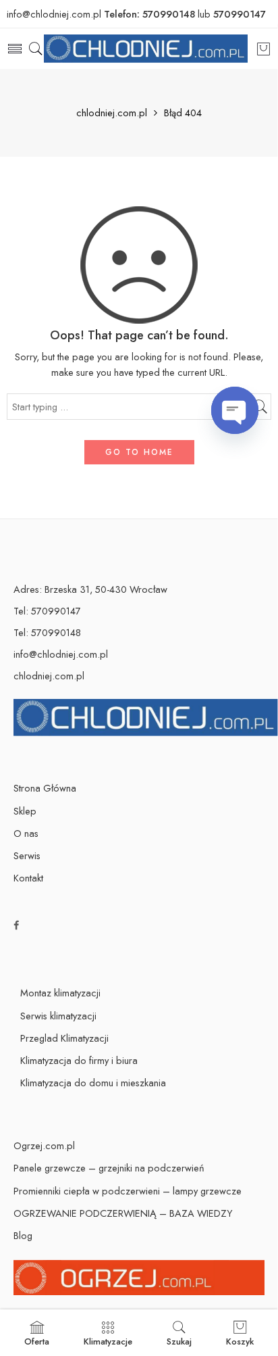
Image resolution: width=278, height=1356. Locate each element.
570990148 (168, 14)
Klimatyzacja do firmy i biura (79, 1060)
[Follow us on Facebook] (16, 925)
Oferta (36, 1341)
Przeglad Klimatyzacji (64, 1038)
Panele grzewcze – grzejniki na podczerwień (108, 1168)
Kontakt (28, 878)
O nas (25, 833)
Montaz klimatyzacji (60, 993)
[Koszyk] (263, 48)
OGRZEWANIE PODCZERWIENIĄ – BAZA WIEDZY (122, 1213)
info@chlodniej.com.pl (60, 654)
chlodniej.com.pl (111, 113)
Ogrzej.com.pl (44, 1145)
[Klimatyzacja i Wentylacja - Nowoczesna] (146, 48)
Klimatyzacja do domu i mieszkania (93, 1082)
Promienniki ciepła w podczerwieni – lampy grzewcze (127, 1191)
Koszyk (240, 1341)
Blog (22, 1235)
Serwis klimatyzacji (58, 1016)
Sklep (24, 811)
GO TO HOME (139, 452)
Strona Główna (44, 788)
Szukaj (179, 1341)
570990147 (239, 14)
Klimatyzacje (108, 1341)
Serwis (26, 855)
